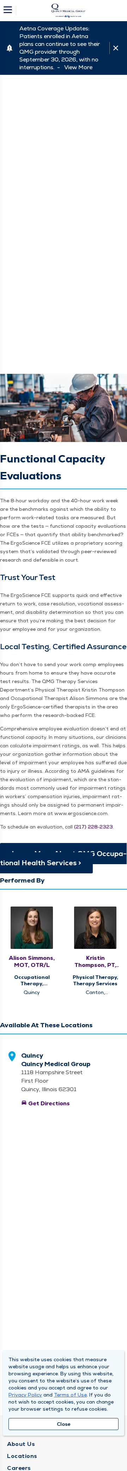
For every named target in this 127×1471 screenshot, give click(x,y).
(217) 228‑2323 (93, 827)
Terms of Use (70, 1395)
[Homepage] (68, 11)
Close (64, 1424)
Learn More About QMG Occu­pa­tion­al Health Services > (63, 858)
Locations (22, 1456)
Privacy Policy (25, 1395)
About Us (21, 1444)
